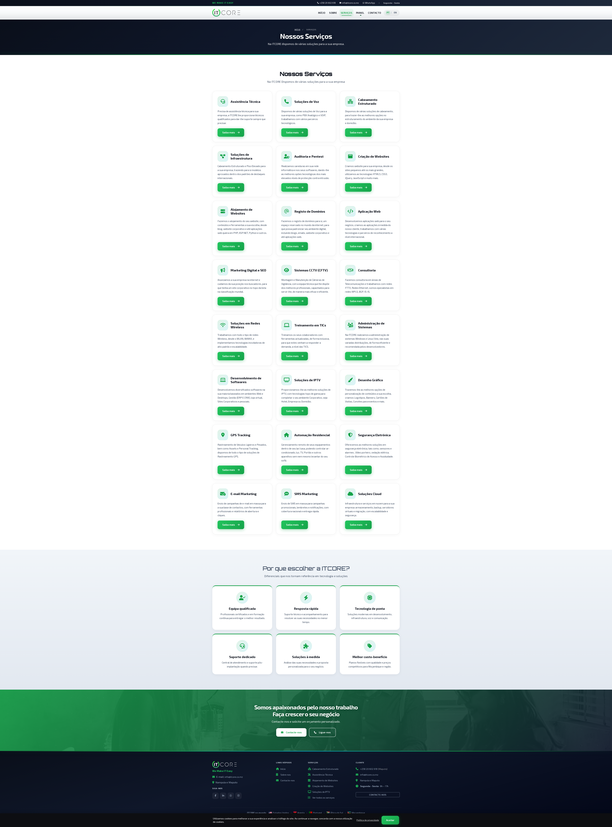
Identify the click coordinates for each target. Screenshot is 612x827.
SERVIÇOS (346, 12)
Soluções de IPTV (321, 792)
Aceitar (390, 820)
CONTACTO (374, 12)
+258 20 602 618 (328, 3)
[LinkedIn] (223, 796)
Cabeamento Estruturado (325, 769)
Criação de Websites (322, 786)
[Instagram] (238, 796)
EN (395, 12)
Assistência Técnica (322, 774)
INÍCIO (321, 12)
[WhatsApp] (231, 796)
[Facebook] (215, 796)
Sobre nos (285, 774)
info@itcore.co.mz (350, 3)
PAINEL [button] (360, 12)
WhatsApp (370, 3)
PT (388, 12)
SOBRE (333, 12)
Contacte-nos (294, 732)
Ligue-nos (325, 732)
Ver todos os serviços (323, 797)
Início (297, 29)
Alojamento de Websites (325, 780)
